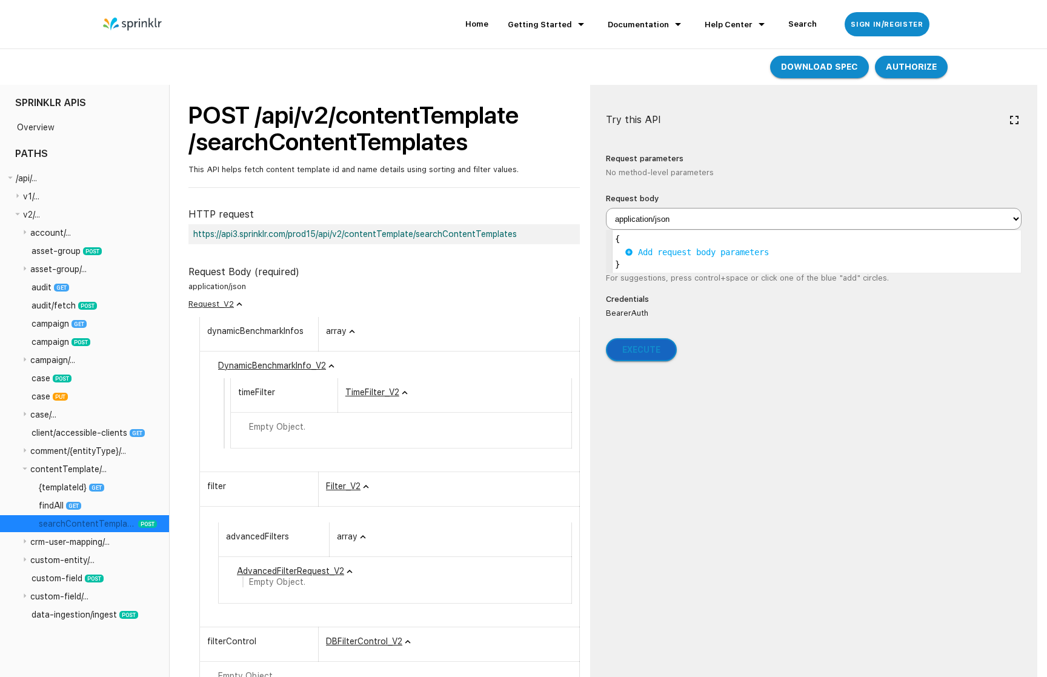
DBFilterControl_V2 (364, 641)
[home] (133, 24)
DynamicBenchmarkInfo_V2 (272, 365)
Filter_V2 (343, 486)
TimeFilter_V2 (372, 392)
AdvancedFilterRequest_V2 (290, 571)
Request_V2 (211, 303)
